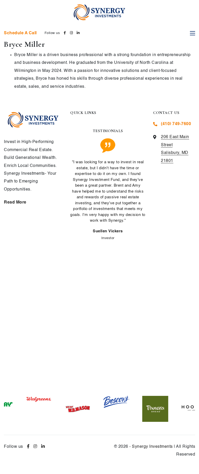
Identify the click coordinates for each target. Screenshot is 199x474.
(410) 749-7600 (176, 124)
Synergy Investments (152, 447)
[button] (98, 386)
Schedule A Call (20, 33)
